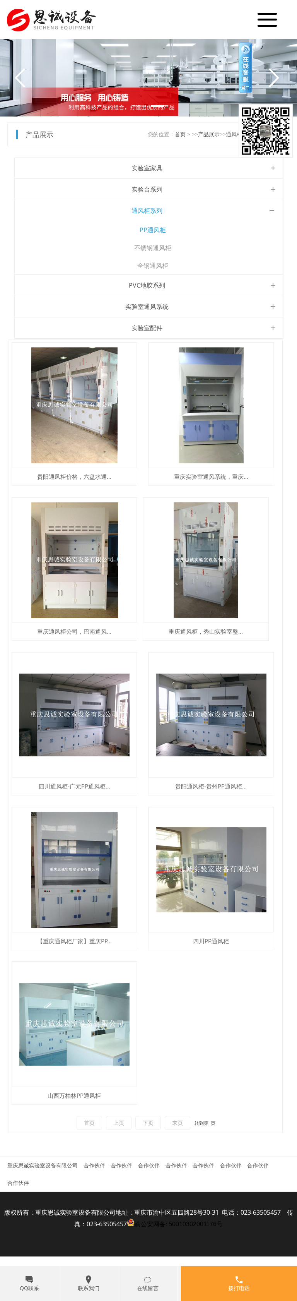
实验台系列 (146, 189)
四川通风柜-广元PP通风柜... (74, 786)
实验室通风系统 (147, 306)
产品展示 (209, 134)
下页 (148, 1122)
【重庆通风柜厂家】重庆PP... (74, 941)
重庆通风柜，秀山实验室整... (206, 631)
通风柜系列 (146, 210)
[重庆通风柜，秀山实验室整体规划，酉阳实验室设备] (205, 560)
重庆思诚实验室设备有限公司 (42, 1165)
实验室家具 (146, 168)
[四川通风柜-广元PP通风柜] (74, 715)
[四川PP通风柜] (211, 869)
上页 (118, 1122)
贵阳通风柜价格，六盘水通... (74, 476)
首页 (180, 134)
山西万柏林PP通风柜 (74, 1095)
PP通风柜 (153, 230)
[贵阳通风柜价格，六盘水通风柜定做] (74, 405)
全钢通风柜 (152, 265)
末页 (177, 1122)
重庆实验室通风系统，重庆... (211, 476)
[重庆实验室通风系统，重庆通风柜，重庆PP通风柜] (211, 405)
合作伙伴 (94, 1165)
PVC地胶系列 (147, 285)
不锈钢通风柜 (152, 247)
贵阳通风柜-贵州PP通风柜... (211, 786)
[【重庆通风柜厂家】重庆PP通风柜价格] (74, 869)
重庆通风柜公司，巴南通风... (74, 631)
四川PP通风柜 (211, 941)
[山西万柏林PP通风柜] (74, 1024)
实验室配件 (146, 328)
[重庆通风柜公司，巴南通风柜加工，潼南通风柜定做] (74, 560)
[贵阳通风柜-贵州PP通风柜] (211, 715)
